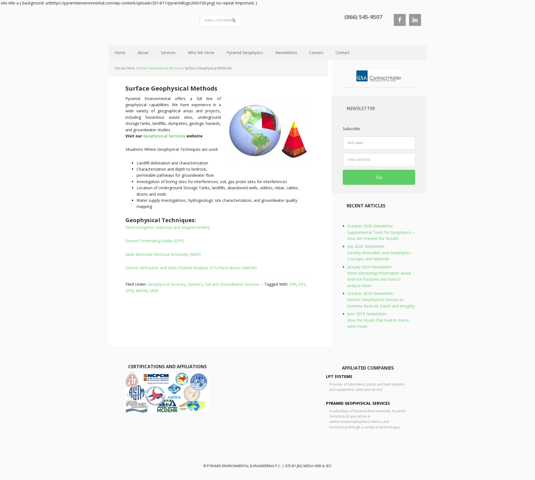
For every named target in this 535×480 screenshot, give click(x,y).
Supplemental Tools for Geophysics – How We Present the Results (381, 232)
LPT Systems (339, 376)
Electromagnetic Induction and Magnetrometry (167, 227)
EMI (292, 284)
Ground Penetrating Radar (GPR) (154, 240)
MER (154, 290)
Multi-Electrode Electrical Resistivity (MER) (163, 254)
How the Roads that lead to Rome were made (378, 320)
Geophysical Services (164, 136)
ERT (302, 284)
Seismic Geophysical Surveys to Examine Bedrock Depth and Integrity (381, 300)
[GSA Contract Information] (379, 79)
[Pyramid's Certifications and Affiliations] (167, 411)
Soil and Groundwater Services (232, 284)
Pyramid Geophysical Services (358, 403)
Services (195, 284)
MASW (141, 290)
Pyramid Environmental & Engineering (145, 25)
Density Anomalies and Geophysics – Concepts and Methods (380, 252)
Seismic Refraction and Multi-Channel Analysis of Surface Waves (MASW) (191, 267)
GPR (129, 290)
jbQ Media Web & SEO (314, 466)
